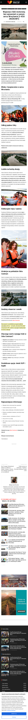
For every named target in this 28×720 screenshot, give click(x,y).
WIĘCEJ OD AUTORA (8, 501)
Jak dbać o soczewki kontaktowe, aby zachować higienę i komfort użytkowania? (17, 547)
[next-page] (4, 565)
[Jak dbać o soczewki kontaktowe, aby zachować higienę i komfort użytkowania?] (4, 547)
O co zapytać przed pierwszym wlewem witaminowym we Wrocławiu (16, 541)
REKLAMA (19, 8)
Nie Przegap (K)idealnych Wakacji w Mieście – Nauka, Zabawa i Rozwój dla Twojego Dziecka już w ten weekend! (7, 469)
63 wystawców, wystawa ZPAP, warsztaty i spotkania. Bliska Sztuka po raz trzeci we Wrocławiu (18, 640)
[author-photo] (14, 483)
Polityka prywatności (11, 710)
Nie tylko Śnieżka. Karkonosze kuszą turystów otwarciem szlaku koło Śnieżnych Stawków (17, 527)
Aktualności (4, 507)
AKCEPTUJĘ (14, 713)
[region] (14, 706)
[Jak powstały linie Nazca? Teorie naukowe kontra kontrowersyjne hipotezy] (4, 553)
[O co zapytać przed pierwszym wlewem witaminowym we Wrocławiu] (4, 541)
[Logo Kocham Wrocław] (14, 2)
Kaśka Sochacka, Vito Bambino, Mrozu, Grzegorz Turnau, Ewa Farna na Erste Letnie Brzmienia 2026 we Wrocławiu (18, 647)
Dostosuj (14, 717)
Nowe (16, 8)
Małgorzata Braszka (10, 21)
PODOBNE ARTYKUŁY (9, 499)
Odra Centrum (16, 320)
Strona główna (4, 6)
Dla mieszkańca (11, 6)
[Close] (26, 693)
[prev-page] (2, 565)
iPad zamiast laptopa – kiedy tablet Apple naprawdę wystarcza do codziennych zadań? (17, 560)
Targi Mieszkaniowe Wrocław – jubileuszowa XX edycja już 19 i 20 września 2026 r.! (16, 506)
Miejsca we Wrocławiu (11, 8)
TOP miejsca (24, 8)
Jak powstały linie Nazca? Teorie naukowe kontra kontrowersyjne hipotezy (17, 553)
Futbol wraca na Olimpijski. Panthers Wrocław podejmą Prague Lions (20, 468)
